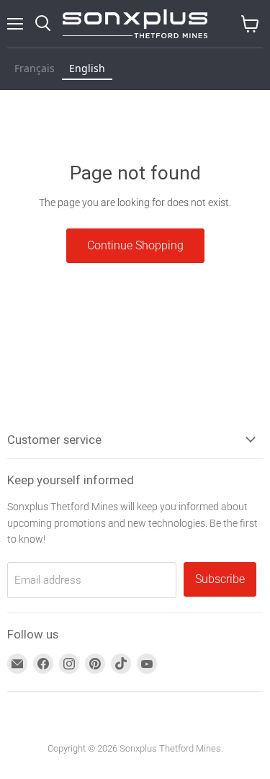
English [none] (87, 68)
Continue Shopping (135, 245)
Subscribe (220, 579)
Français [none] (34, 68)
